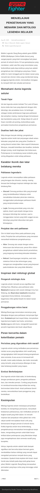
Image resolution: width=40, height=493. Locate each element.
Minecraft (12, 43)
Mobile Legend (20, 43)
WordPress (34, 489)
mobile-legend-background (13, 46)
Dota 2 (7, 43)
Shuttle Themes (16, 489)
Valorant (27, 43)
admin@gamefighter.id (18, 40)
